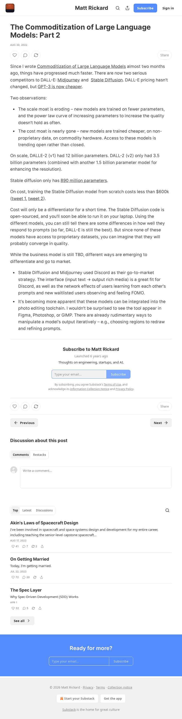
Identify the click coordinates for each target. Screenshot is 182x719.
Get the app (113, 698)
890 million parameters (84, 180)
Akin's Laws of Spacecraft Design (44, 522)
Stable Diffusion (107, 80)
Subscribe (145, 8)
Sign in (168, 8)
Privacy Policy (124, 389)
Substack (69, 709)
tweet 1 (19, 198)
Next (158, 422)
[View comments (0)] (25, 55)
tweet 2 (35, 198)
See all (19, 620)
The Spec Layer (26, 590)
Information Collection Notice (89, 389)
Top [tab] (15, 510)
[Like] (14, 55)
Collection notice (120, 687)
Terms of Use (112, 384)
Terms (100, 687)
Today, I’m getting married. (30, 565)
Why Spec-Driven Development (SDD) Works (44, 596)
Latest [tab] (27, 510)
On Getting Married (29, 559)
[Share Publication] (127, 8)
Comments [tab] (21, 455)
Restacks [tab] (39, 455)
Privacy (88, 687)
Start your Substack (79, 698)
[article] (91, 534)
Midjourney (68, 80)
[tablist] (29, 454)
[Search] (117, 8)
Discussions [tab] (44, 510)
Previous (27, 422)
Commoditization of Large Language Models (81, 66)
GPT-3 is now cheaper (60, 86)
